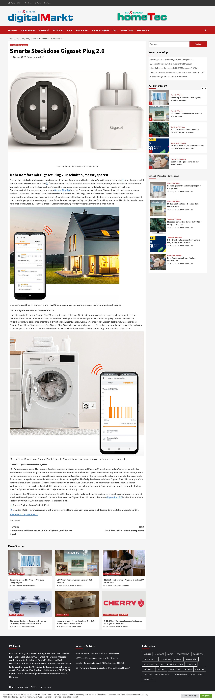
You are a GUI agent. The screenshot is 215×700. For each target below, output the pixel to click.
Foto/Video (165, 659)
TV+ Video (58, 30)
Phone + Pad (82, 30)
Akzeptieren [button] (206, 696)
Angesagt (159, 654)
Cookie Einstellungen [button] (190, 696)
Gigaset (17, 520)
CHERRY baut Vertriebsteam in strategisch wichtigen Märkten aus (123, 622)
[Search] (205, 30)
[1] (11, 505)
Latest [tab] (152, 175)
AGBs (33, 687)
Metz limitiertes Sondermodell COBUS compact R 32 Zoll (174, 68)
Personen (12, 30)
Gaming (20, 615)
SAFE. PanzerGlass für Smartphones (124, 528)
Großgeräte (191, 659)
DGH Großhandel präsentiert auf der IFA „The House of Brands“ (177, 72)
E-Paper (38, 3)
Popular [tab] (161, 175)
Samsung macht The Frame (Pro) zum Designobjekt (171, 59)
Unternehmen (28, 30)
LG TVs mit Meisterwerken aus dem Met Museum (171, 64)
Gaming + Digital (100, 30)
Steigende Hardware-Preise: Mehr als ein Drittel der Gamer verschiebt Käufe (28, 622)
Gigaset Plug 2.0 (62, 190)
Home (12, 687)
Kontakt (47, 3)
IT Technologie (151, 664)
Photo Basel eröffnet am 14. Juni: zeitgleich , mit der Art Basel (41, 530)
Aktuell (13, 45)
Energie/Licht (22, 45)
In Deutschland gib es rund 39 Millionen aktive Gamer (184, 164)
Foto (114, 30)
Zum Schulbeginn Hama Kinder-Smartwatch (168, 76)
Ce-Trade (28, 3)
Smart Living (127, 30)
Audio (69, 30)
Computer (198, 654)
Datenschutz (45, 687)
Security (162, 669)
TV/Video (20, 574)
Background (183, 654)
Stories (188, 669)
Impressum (23, 687)
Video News (196, 674)
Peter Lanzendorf (35, 57)
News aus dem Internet (172, 664)
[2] (11, 509)
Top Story (174, 112)
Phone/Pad (175, 144)
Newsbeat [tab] (173, 175)
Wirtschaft (44, 30)
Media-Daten (143, 30)
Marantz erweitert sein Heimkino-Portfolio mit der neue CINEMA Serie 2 (76, 622)
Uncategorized (162, 674)
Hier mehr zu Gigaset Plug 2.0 (24, 514)
